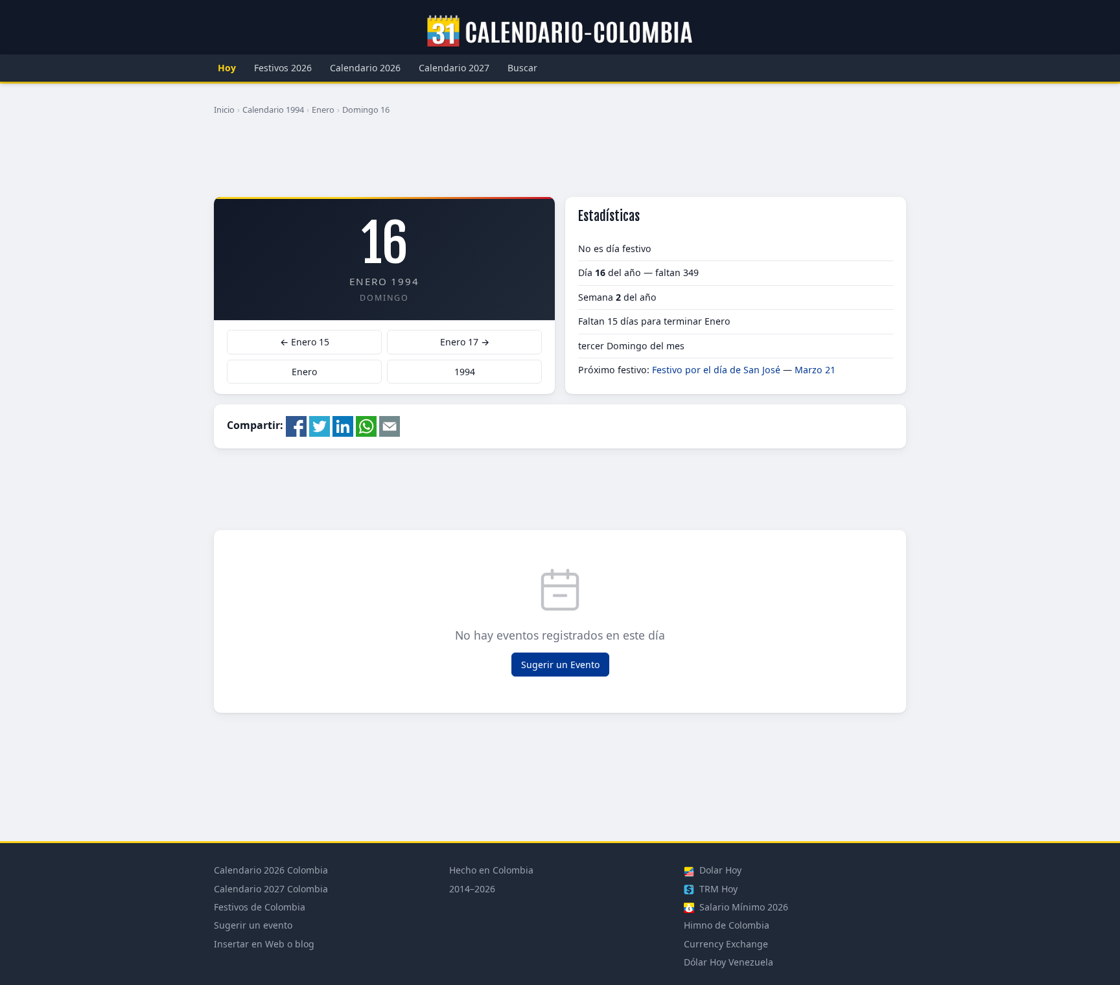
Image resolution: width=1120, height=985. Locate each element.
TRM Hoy (717, 889)
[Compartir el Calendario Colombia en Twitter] (319, 425)
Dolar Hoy (719, 870)
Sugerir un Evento (560, 664)
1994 (464, 371)
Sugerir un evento (253, 925)
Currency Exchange (726, 944)
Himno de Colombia (726, 925)
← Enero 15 (304, 342)
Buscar (522, 68)
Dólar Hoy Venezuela (728, 962)
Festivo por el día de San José (716, 370)
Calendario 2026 (365, 68)
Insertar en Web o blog (264, 944)
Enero (323, 109)
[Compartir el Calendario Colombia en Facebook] (296, 425)
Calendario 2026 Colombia (271, 870)
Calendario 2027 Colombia (271, 889)
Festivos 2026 (283, 68)
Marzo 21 (815, 370)
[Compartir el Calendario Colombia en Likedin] (342, 425)
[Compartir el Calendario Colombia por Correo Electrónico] (389, 425)
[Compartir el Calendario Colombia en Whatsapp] (366, 425)
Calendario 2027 (454, 68)
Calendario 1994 (273, 109)
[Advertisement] (560, 161)
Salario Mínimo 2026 (742, 907)
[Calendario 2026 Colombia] (560, 31)
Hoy (227, 68)
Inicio (224, 109)
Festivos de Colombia (259, 907)
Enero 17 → (464, 342)
